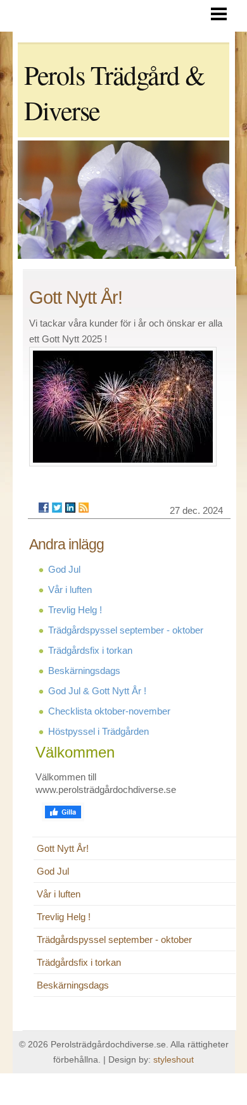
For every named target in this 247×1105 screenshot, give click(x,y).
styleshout (173, 1059)
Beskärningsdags (84, 670)
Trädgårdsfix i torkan (90, 650)
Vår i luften (70, 589)
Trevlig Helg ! (75, 609)
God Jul (64, 569)
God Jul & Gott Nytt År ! (97, 690)
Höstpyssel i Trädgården (98, 731)
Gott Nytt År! (63, 848)
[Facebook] (44, 508)
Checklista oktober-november (109, 711)
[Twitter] (57, 508)
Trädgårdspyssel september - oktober (125, 630)
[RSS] (84, 508)
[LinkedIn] (70, 508)
